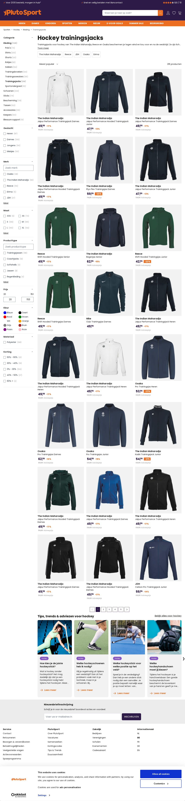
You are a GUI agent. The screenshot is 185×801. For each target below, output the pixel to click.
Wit (8, 321)
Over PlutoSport (56, 733)
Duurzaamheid (55, 754)
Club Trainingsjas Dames (98, 320)
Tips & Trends (54, 750)
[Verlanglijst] (174, 13)
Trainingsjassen (14, 252)
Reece (10, 185)
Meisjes (10, 151)
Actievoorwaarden (12, 754)
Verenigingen (99, 737)
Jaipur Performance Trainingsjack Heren (155, 320)
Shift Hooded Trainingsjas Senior (54, 255)
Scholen (96, 741)
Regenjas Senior (99, 255)
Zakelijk (96, 729)
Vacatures (53, 737)
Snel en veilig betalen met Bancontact (103, 2)
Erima (10, 191)
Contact (7, 733)
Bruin (24, 325)
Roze (24, 329)
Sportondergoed (15, 86)
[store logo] (22, 13)
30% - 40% (12, 363)
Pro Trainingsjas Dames (49, 453)
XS (23, 215)
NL (138, 733)
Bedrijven (97, 733)
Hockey (16, 30)
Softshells (12, 264)
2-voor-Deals (115, 23)
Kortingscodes (55, 746)
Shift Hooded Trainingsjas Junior (151, 255)
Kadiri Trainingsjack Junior (148, 453)
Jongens (11, 145)
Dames (35, 23)
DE (138, 746)
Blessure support (13, 119)
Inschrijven (131, 716)
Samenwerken (55, 741)
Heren (22, 23)
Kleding (26, 30)
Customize (159, 783)
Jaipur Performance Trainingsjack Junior (155, 188)
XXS (9, 215)
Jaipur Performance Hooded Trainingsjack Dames (59, 189)
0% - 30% (11, 369)
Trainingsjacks (39, 30)
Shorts (10, 57)
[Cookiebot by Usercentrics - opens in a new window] (18, 795)
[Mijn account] (168, 13)
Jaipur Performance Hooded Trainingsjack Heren (59, 386)
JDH (9, 197)
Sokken (11, 67)
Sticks (8, 95)
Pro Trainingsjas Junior (97, 453)
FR (138, 741)
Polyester (11, 342)
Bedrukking (157, 23)
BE (138, 737)
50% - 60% (12, 357)
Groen (25, 316)
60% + (10, 381)
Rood (9, 316)
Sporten (67, 23)
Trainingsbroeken (16, 71)
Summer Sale (136, 23)
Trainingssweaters (16, 76)
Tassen (9, 105)
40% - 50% (12, 375)
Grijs (9, 325)
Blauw (10, 312)
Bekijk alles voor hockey (168, 615)
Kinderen (50, 23)
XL (23, 227)
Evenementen (99, 746)
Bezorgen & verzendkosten (16, 741)
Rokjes (10, 62)
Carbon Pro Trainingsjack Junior (151, 585)
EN (138, 750)
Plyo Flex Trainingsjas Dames (100, 188)
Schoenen (11, 90)
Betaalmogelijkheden (13, 746)
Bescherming (12, 100)
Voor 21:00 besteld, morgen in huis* (23, 2)
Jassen (10, 270)
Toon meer (43, 48)
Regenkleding (13, 276)
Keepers (9, 114)
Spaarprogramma (12, 758)
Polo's (10, 47)
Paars (9, 329)
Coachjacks (13, 258)
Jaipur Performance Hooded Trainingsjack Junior (107, 121)
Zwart (25, 312)
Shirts (10, 52)
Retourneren (9, 737)
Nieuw (96, 23)
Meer (6, 203)
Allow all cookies (161, 774)
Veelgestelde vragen (13, 750)
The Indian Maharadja (18, 179)
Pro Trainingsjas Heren (146, 385)
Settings (42, 795)
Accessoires (11, 110)
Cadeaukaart (99, 750)
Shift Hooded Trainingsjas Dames (54, 320)
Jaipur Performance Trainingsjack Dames (58, 120)
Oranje (25, 321)
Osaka (10, 174)
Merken (82, 23)
